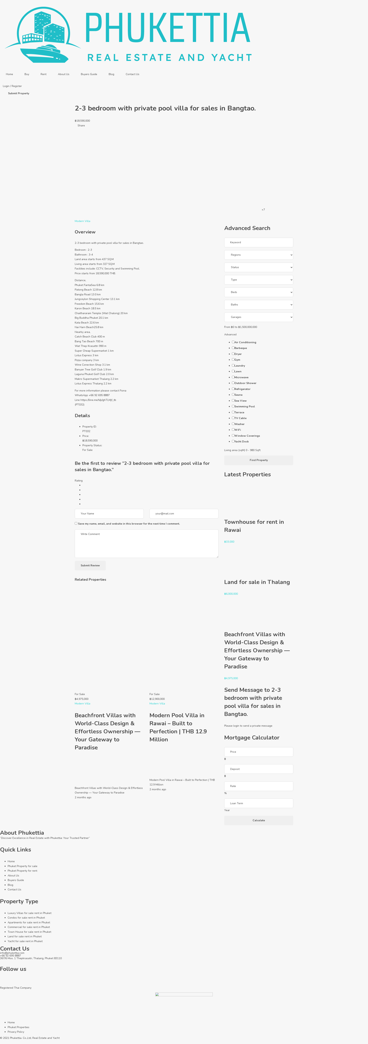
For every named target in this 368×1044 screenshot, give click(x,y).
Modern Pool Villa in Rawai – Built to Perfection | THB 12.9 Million (178, 727)
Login (6, 86)
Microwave (241, 377)
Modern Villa (82, 221)
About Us (63, 74)
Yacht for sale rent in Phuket (25, 941)
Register (17, 86)
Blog (111, 74)
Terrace (239, 412)
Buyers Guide (89, 74)
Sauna (238, 395)
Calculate (259, 820)
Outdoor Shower (245, 383)
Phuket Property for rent (22, 871)
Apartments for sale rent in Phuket (29, 922)
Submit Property (18, 93)
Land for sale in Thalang (257, 582)
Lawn (238, 371)
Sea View (240, 401)
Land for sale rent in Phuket (25, 936)
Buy (27, 74)
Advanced (230, 334)
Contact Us (132, 74)
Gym (237, 360)
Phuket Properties (18, 1027)
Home (9, 74)
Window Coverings (247, 436)
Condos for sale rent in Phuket (26, 918)
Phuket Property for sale (22, 866)
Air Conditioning (245, 342)
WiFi (237, 430)
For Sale (87, 450)
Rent (43, 74)
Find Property (259, 460)
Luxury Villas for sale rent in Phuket (29, 913)
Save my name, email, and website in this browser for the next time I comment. (129, 524)
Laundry (239, 366)
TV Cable (240, 418)
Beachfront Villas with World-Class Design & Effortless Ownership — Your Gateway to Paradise (107, 732)
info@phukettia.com (12, 953)
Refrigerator (242, 389)
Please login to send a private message (248, 726)
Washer (239, 424)
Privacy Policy (16, 1032)
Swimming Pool (244, 406)
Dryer (238, 354)
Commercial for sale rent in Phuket (29, 927)
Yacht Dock (241, 441)
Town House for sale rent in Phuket (29, 932)
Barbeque (240, 348)
